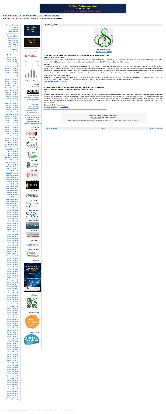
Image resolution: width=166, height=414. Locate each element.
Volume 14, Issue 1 (12, 171)
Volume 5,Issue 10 (12, 304)
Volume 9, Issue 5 (12, 387)
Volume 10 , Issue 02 (11, 66)
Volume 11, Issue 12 (11, 114)
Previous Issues (13, 40)
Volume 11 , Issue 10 (11, 109)
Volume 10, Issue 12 (11, 88)
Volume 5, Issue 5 (12, 293)
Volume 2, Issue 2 (12, 208)
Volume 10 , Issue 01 (11, 64)
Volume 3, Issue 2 (12, 234)
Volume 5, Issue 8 (12, 299)
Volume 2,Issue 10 (12, 225)
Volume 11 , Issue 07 (11, 103)
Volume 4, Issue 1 (12, 258)
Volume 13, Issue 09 (133, 120)
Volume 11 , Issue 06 (11, 101)
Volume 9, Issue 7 (12, 391)
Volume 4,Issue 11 (12, 280)
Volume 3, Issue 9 (12, 249)
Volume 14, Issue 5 (12, 179)
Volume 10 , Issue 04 (11, 70)
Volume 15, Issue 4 (12, 197)
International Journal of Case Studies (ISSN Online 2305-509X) (31, 15)
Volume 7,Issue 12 (12, 360)
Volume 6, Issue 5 (12, 319)
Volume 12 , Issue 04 (11, 120)
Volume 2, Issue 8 (12, 221)
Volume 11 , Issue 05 (11, 99)
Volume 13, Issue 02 (11, 142)
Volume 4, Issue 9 (12, 275)
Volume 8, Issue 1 (12, 363)
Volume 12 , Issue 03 (11, 118)
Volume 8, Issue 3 (12, 367)
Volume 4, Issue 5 (12, 267)
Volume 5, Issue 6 (12, 295)
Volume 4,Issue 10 (12, 278)
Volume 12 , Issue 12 (11, 138)
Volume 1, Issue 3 (12, 61)
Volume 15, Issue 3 (12, 195)
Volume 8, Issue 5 (12, 369)
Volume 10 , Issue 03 (11, 68)
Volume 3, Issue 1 (12, 232)
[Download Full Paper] (52, 81)
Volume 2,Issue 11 (12, 227)
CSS (56, 410)
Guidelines (14, 29)
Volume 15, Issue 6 (12, 201)
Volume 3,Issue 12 (12, 256)
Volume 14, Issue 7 (12, 184)
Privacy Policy (13, 49)
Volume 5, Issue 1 (12, 284)
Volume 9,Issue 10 (12, 395)
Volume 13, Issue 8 (51, 128)
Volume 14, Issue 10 (11, 173)
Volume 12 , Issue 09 (11, 131)
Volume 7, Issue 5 (12, 345)
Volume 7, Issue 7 (12, 349)
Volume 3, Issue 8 (12, 247)
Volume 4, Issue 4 (12, 264)
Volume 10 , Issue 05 (11, 72)
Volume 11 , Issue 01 (11, 90)
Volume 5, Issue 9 (12, 302)
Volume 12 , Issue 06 (11, 125)
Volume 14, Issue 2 (12, 175)
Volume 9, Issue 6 (12, 389)
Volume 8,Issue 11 (12, 378)
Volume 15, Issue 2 (12, 192)
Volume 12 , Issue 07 (11, 127)
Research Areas (13, 38)
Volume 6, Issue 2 (12, 312)
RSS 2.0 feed (96, 117)
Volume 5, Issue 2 (12, 286)
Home (103, 128)
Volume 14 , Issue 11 (11, 166)
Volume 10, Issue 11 (11, 86)
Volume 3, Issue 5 (12, 240)
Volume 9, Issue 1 (12, 382)
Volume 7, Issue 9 (12, 354)
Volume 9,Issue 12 (12, 400)
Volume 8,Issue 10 (12, 376)
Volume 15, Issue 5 (12, 199)
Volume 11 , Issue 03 (11, 94)
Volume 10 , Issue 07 (11, 77)
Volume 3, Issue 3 (12, 236)
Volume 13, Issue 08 (11, 155)
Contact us (14, 51)
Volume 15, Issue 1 (12, 190)
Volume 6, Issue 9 (12, 328)
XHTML (51, 410)
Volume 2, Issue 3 (12, 210)
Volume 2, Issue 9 (12, 223)
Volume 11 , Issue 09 (11, 107)
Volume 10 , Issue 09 (11, 81)
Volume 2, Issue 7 (12, 219)
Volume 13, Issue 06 (11, 151)
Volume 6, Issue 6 (12, 321)
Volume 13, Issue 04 (11, 147)
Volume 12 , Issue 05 (11, 123)
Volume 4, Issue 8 (12, 273)
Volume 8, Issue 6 (12, 371)
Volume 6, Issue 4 (12, 317)
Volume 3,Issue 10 (12, 251)
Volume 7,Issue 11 (12, 358)
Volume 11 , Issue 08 (11, 105)
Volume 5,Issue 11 (12, 306)
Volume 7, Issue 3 (12, 341)
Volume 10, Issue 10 (11, 83)
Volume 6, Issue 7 (12, 323)
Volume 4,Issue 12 (12, 282)
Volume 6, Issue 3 (12, 315)
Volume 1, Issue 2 (12, 59)
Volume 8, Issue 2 (12, 365)
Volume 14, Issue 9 (12, 188)
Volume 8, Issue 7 (12, 374)
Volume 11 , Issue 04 (11, 96)
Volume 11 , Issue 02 (11, 92)
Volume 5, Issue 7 (12, 297)
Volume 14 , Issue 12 (11, 168)
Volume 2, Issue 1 (12, 205)
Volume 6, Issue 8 (12, 325)
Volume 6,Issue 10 (12, 330)
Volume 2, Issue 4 (12, 212)
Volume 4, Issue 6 (12, 269)
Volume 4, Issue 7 (12, 271)
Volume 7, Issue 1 (12, 336)
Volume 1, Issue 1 (12, 57)
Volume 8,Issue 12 (12, 380)
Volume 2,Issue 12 (12, 229)
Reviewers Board (12, 36)
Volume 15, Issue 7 (12, 203)
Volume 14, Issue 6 (12, 182)
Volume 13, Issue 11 (11, 162)
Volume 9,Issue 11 (12, 398)
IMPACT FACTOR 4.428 (104, 52)
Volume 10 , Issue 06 (11, 75)
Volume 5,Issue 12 (12, 308)
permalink (77, 120)
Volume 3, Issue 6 (12, 243)
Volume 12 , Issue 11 (11, 136)
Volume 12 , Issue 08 (11, 129)
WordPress (19, 410)
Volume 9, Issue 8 (12, 393)
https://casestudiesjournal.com (33, 115)
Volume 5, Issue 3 (12, 288)
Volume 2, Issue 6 (12, 216)
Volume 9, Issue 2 (12, 384)
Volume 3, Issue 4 (12, 238)
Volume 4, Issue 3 (12, 262)
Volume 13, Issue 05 (11, 149)
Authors (36, 97)
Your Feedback (13, 44)
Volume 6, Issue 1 (12, 310)
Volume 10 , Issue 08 (11, 79)
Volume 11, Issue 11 (12, 112)
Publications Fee (13, 42)
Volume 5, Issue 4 (12, 291)
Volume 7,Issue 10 (12, 356)
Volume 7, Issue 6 (12, 347)
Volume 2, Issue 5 (12, 214)
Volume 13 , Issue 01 (11, 140)
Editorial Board (13, 31)
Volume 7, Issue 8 (12, 352)
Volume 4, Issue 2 (12, 260)
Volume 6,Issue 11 (12, 332)
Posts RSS (62, 410)
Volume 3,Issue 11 (12, 253)
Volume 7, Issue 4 (12, 343)
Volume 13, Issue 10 (156, 128)
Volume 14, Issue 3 (12, 177)
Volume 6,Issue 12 (12, 334)
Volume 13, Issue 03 (11, 144)
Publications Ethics (12, 34)
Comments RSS (71, 410)
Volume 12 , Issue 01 (11, 116)
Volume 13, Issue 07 (11, 153)
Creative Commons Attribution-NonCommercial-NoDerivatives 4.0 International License (32, 106)
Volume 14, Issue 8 (12, 186)
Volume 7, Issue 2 (12, 339)
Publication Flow (13, 47)
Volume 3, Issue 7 (12, 245)
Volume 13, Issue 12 (11, 164)
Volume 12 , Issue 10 (11, 133)
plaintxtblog (26, 410)
